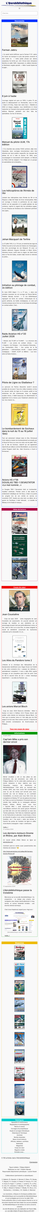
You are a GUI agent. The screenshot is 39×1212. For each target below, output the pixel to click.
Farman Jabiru (9, 50)
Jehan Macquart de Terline (16, 239)
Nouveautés (19, 21)
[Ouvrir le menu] (19, 8)
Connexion (33, 1162)
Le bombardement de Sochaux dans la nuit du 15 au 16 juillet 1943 (18, 431)
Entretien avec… (19, 1152)
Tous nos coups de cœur (19, 729)
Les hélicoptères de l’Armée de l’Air (18, 192)
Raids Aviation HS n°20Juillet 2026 (14, 335)
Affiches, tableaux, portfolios (19, 1141)
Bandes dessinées (19, 1137)
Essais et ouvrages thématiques (19, 1131)
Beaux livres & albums (19, 1139)
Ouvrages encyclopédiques (19, 1128)
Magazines (19, 943)
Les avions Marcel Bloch (14, 706)
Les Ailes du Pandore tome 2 (17, 660)
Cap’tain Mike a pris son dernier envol (15, 740)
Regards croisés (20, 1150)
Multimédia (19, 1143)
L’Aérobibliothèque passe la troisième (17, 891)
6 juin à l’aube (9, 96)
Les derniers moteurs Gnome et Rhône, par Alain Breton (18, 834)
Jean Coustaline (10, 614)
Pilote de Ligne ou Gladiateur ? (18, 382)
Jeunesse (19, 1135)
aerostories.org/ (8, 842)
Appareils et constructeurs (19, 1122)
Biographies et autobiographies (19, 1124)
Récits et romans (19, 1126)
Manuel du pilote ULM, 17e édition (16, 143)
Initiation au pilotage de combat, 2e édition (19, 286)
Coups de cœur (19, 587)
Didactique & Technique (19, 1133)
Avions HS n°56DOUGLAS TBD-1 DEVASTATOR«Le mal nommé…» (18, 482)
